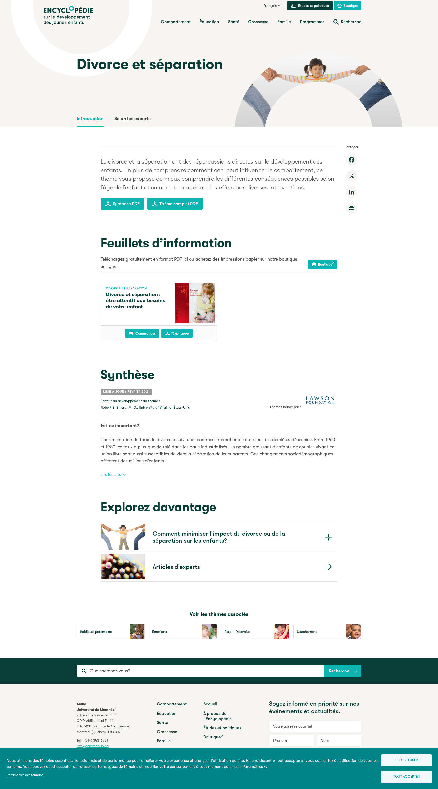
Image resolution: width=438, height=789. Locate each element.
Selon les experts (132, 118)
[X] (351, 176)
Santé (162, 722)
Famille (164, 740)
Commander (145, 333)
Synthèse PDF (126, 203)
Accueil (210, 704)
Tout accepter (406, 776)
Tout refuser (406, 760)
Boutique (325, 264)
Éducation (167, 713)
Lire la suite (111, 474)
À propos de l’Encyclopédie (217, 716)
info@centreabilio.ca (93, 746)
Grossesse (167, 731)
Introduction (90, 118)
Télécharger (180, 333)
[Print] (351, 208)
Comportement (172, 704)
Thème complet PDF (178, 203)
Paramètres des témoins (25, 775)
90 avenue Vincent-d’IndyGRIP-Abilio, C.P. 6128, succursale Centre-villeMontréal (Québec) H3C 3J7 (103, 723)
